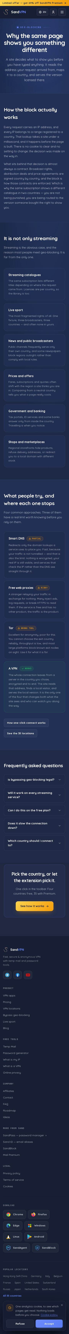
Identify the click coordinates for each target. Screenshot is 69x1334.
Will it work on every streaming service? (30, 795)
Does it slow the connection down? (27, 825)
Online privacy (12, 1072)
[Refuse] (61, 1305)
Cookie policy (49, 1314)
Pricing (7, 1002)
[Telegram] (7, 975)
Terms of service (13, 1179)
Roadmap (9, 1110)
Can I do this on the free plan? (29, 810)
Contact (8, 1097)
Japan (17, 1289)
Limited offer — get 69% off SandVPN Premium (32, 2)
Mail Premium (11, 1154)
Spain (18, 1282)
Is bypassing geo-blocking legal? (31, 779)
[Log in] (53, 12)
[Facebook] (17, 975)
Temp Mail (9, 1046)
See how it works (32, 906)
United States (32, 1282)
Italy (47, 1276)
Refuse (20, 1323)
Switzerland (49, 1282)
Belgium (58, 1276)
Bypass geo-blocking (16, 1015)
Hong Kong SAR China (15, 1276)
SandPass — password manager (23, 1135)
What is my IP (11, 1059)
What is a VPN (12, 1066)
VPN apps (9, 995)
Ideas (6, 1117)
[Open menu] (62, 12)
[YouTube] (28, 975)
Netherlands (31, 1289)
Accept (49, 1323)
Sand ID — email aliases (18, 1141)
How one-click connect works (26, 722)
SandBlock (9, 1148)
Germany (36, 1276)
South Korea (48, 1289)
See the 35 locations (20, 733)
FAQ (5, 1104)
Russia (6, 1289)
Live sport (9, 1021)
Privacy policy (11, 1173)
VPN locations (11, 1008)
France (7, 1282)
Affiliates (8, 1091)
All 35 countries (12, 1295)
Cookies (8, 1186)
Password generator (16, 1053)
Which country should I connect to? (30, 843)
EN (44, 11)
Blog (6, 1028)
